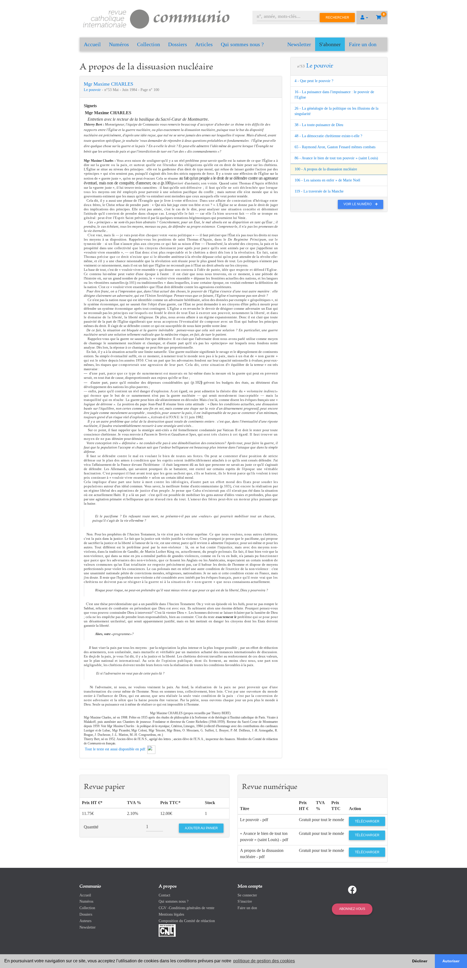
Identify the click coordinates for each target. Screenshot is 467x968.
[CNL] (167, 930)
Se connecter (247, 895)
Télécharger (367, 821)
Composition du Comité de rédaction (187, 921)
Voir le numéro (357, 204)
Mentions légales (171, 914)
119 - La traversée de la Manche (319, 191)
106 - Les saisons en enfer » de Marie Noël (327, 180)
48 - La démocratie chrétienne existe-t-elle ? (328, 136)
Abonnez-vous (352, 909)
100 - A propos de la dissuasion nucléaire (326, 169)
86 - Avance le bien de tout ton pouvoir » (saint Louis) (336, 158)
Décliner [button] (419, 961)
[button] (364, 17)
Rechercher (337, 17)
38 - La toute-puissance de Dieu (319, 125)
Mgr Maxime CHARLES (108, 84)
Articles (204, 44)
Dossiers (177, 44)
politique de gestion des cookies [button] (264, 961)
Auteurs (85, 921)
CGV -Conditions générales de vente (186, 908)
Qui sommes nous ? (242, 44)
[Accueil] (156, 18)
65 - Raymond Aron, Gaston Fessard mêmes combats (335, 147)
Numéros (119, 44)
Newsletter (299, 44)
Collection (148, 44)
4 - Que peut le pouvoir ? (314, 81)
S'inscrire (245, 901)
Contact (164, 895)
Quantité (91, 827)
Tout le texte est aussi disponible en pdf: (115, 749)
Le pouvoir (93, 90)
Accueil (92, 44)
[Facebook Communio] (352, 890)
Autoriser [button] (450, 961)
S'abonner (330, 44)
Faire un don (362, 44)
